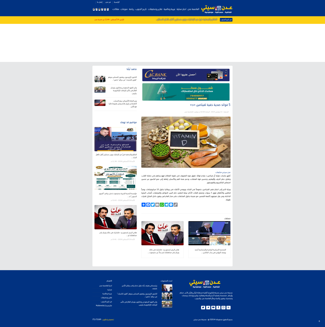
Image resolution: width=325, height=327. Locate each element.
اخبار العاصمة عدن (105, 286)
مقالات (115, 9)
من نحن (108, 2)
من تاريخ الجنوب (106, 302)
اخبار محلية (181, 9)
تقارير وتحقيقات (155, 9)
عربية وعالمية (169, 9)
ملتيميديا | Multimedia (104, 306)
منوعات (124, 9)
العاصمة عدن (193, 9)
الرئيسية (116, 2)
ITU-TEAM (96, 320)
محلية (109, 290)
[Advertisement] (162, 43)
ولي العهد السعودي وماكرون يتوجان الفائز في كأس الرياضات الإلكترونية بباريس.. (124, 90)
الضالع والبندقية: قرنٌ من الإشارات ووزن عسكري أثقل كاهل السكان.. (186, 19)
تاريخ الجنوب (141, 9)
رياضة (131, 9)
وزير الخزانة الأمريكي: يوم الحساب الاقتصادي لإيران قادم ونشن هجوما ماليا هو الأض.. (123, 104)
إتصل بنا (99, 2)
